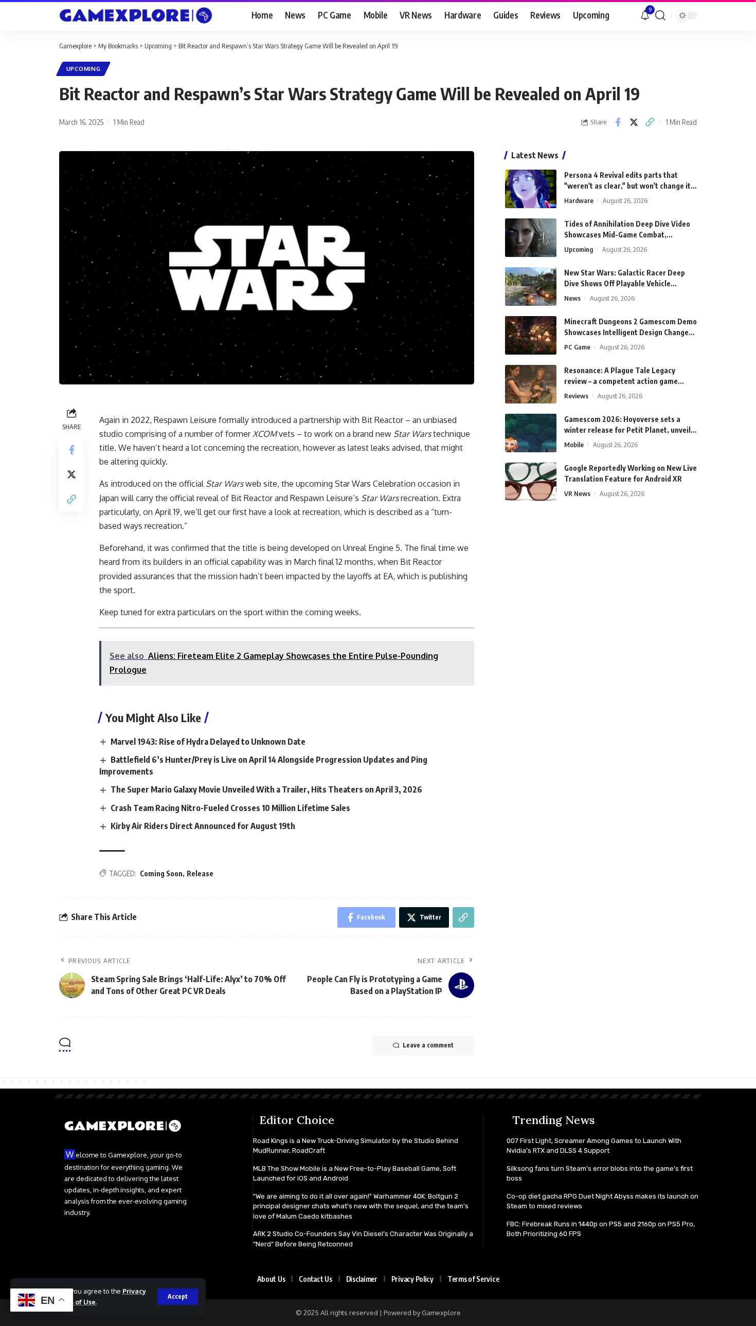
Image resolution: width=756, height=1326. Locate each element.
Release (200, 873)
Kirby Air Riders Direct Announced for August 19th (203, 826)
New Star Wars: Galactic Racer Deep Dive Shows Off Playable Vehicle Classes (624, 283)
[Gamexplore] (136, 15)
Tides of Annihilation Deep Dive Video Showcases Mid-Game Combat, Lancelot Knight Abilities (627, 234)
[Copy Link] (649, 122)
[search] (660, 15)
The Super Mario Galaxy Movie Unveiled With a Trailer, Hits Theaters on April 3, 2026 (266, 789)
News (572, 298)
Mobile (574, 444)
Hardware (578, 200)
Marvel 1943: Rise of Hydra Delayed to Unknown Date (208, 741)
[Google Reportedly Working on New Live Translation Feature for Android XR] (530, 482)
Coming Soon (161, 873)
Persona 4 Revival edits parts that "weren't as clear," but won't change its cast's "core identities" (629, 186)
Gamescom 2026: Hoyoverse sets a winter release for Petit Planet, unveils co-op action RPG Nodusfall (629, 430)
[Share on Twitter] (633, 122)
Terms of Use (74, 1302)
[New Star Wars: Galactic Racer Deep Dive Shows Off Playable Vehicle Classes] (530, 286)
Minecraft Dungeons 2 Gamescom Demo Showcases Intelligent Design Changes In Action (630, 332)
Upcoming (83, 68)
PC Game (577, 347)
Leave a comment (428, 1045)
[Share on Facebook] (617, 122)
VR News (577, 493)
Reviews (576, 396)
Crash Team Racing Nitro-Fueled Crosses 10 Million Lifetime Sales (230, 808)
